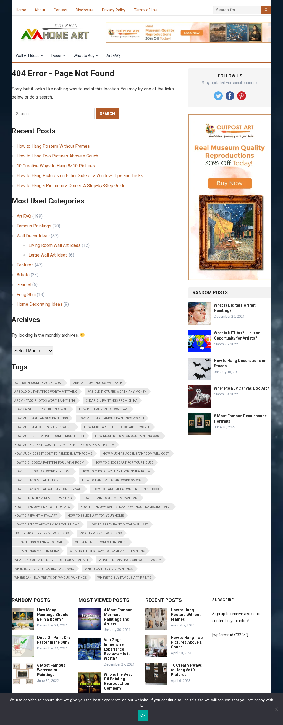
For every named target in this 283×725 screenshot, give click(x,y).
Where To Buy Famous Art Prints (124, 577)
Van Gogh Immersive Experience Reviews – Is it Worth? (117, 649)
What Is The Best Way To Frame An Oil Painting (107, 551)
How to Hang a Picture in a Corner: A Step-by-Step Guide (71, 185)
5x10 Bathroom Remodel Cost (38, 383)
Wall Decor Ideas (33, 236)
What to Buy (84, 55)
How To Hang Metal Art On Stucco (43, 480)
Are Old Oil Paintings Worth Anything (45, 391)
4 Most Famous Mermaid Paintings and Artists (118, 617)
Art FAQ (113, 55)
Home (21, 10)
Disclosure (85, 10)
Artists (23, 274)
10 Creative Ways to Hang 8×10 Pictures (56, 166)
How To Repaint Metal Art (35, 515)
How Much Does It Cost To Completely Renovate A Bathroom (64, 445)
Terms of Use (146, 10)
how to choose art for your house (124, 462)
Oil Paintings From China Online (101, 542)
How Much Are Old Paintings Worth (44, 427)
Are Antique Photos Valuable (97, 383)
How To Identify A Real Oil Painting (43, 498)
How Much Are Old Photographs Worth (117, 427)
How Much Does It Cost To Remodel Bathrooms (53, 453)
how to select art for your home (96, 515)
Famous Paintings (34, 226)
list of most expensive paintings (41, 533)
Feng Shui (26, 294)
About (40, 10)
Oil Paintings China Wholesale (39, 542)
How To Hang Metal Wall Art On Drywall (48, 489)
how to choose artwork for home (42, 471)
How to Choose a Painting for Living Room (49, 462)
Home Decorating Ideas (39, 304)
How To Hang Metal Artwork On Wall (113, 480)
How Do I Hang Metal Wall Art (104, 409)
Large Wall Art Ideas (48, 255)
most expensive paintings (100, 533)
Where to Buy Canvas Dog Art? (241, 388)
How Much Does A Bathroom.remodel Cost (49, 436)
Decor (56, 55)
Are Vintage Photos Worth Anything (44, 400)
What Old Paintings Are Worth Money (130, 560)
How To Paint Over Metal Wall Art (110, 498)
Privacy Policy (114, 10)
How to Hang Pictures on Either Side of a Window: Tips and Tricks (80, 175)
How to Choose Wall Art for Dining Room (116, 471)
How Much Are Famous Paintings (41, 418)
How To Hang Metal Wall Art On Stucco (126, 489)
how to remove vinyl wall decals (42, 507)
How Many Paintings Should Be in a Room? (53, 615)
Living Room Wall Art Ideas (54, 245)
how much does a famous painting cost (128, 436)
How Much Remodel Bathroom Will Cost (136, 453)
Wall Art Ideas (28, 55)
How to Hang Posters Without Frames (53, 146)
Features (25, 265)
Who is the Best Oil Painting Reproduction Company (118, 681)
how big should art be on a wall (41, 409)
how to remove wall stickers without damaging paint (125, 507)
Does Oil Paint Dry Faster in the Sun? (53, 639)
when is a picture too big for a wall (44, 569)
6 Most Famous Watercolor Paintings (51, 670)
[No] (276, 709)
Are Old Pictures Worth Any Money (117, 391)
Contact (60, 10)
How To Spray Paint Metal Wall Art (119, 524)
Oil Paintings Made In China (36, 551)
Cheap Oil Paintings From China (111, 400)
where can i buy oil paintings (109, 569)
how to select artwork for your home (46, 524)
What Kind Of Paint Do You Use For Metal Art (51, 560)
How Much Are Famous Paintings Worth (111, 418)
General (24, 284)
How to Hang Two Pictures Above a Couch (57, 156)
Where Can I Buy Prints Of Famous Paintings (50, 577)
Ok (142, 715)
